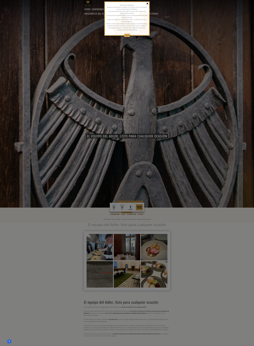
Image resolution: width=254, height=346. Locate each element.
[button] (9, 341)
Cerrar (127, 35)
